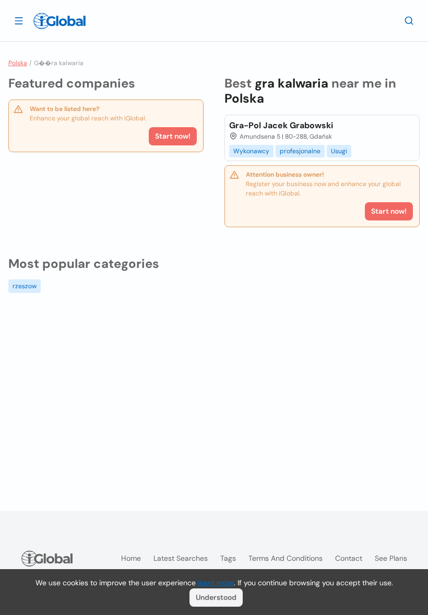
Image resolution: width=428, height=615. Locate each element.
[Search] (409, 20)
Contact (348, 558)
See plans (391, 558)
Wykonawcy (251, 151)
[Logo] (59, 20)
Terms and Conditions (285, 558)
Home (131, 558)
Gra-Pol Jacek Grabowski (281, 125)
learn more (216, 582)
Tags (228, 558)
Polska (17, 63)
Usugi (339, 151)
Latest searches (180, 558)
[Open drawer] (18, 20)
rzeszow (25, 286)
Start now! (173, 136)
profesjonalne (300, 151)
